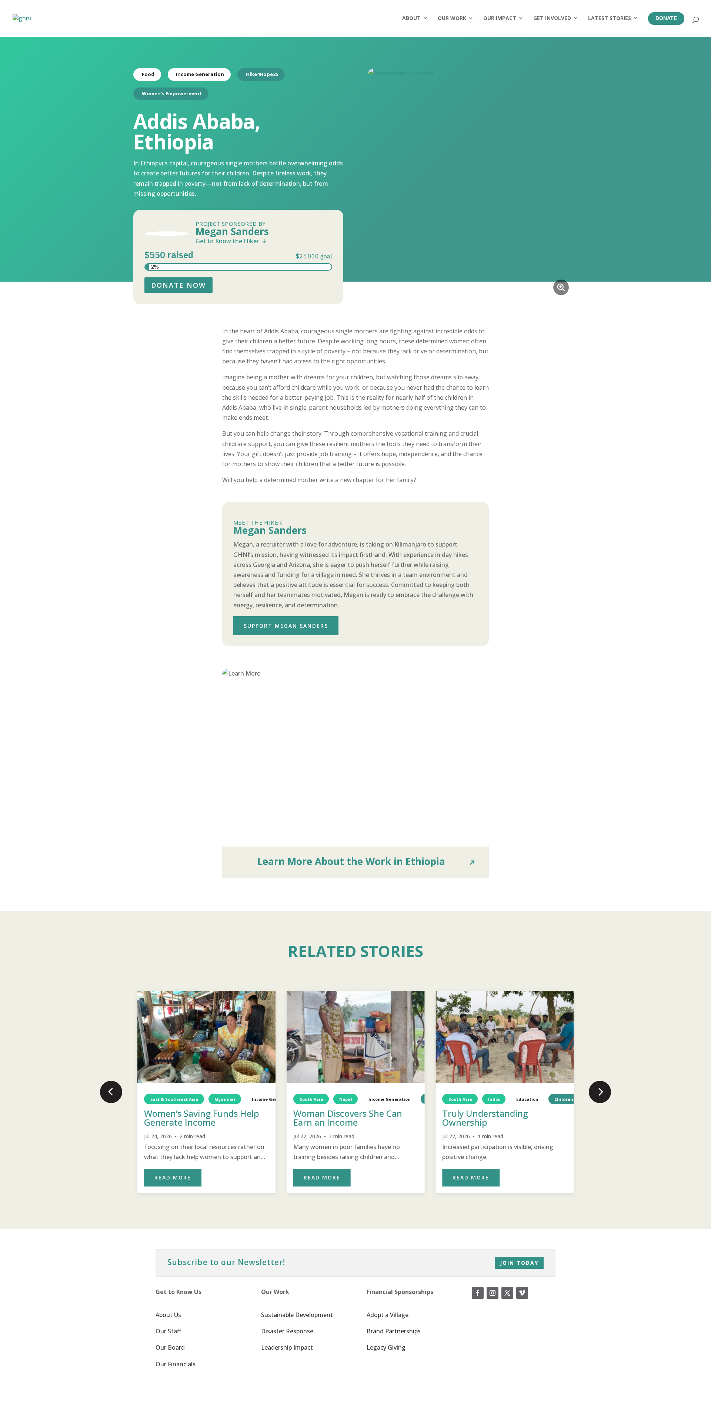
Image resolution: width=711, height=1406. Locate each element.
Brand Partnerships (394, 1331)
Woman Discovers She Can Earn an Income (347, 1117)
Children (563, 1099)
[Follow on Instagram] (492, 1293)
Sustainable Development (297, 1315)
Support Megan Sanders (286, 625)
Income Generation (200, 74)
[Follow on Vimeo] (522, 1293)
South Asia (311, 1099)
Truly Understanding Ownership (485, 1117)
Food (148, 74)
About (411, 18)
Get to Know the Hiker (227, 241)
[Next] (600, 1092)
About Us (168, 1315)
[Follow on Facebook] (478, 1293)
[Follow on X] (507, 1293)
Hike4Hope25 (262, 74)
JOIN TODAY (519, 1262)
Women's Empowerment (172, 93)
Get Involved (552, 18)
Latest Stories (609, 18)
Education (527, 1099)
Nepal (345, 1099)
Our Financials (176, 1364)
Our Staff (168, 1331)
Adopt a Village (387, 1315)
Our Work (452, 18)
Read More (172, 1177)
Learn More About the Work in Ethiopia (351, 861)
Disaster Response (287, 1331)
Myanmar (225, 1099)
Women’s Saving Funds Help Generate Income (201, 1117)
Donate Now (178, 285)
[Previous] (111, 1092)
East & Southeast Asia (174, 1099)
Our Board (170, 1347)
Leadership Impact (287, 1347)
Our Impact (499, 18)
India (494, 1099)
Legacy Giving (386, 1347)
